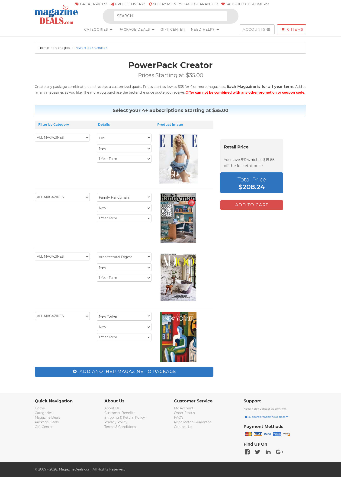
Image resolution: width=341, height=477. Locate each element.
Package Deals (135, 29)
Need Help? (203, 29)
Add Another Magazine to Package (127, 371)
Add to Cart (251, 204)
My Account (183, 408)
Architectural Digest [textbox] (115, 257)
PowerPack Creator (90, 47)
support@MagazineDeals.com (268, 416)
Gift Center (173, 29)
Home (44, 47)
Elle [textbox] (102, 138)
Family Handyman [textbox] (114, 197)
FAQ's (178, 417)
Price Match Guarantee (192, 422)
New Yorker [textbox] (108, 316)
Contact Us (183, 427)
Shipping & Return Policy (124, 417)
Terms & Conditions (120, 427)
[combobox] (124, 138)
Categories (96, 29)
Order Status (184, 413)
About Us (111, 408)
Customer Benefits (119, 413)
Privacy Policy (115, 422)
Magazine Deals (47, 417)
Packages (61, 47)
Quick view (179, 159)
